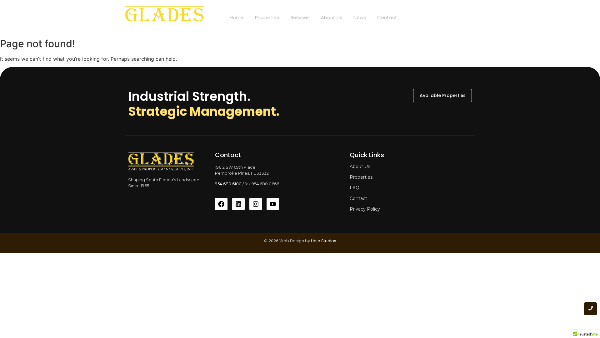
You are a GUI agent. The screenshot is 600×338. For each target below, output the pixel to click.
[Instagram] (255, 204)
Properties (267, 17)
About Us (331, 17)
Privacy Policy (365, 209)
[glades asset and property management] (164, 17)
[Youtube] (273, 204)
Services (300, 17)
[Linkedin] (238, 204)
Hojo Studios (323, 241)
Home (237, 17)
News (359, 17)
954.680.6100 (228, 183)
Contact (387, 17)
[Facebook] (221, 204)
